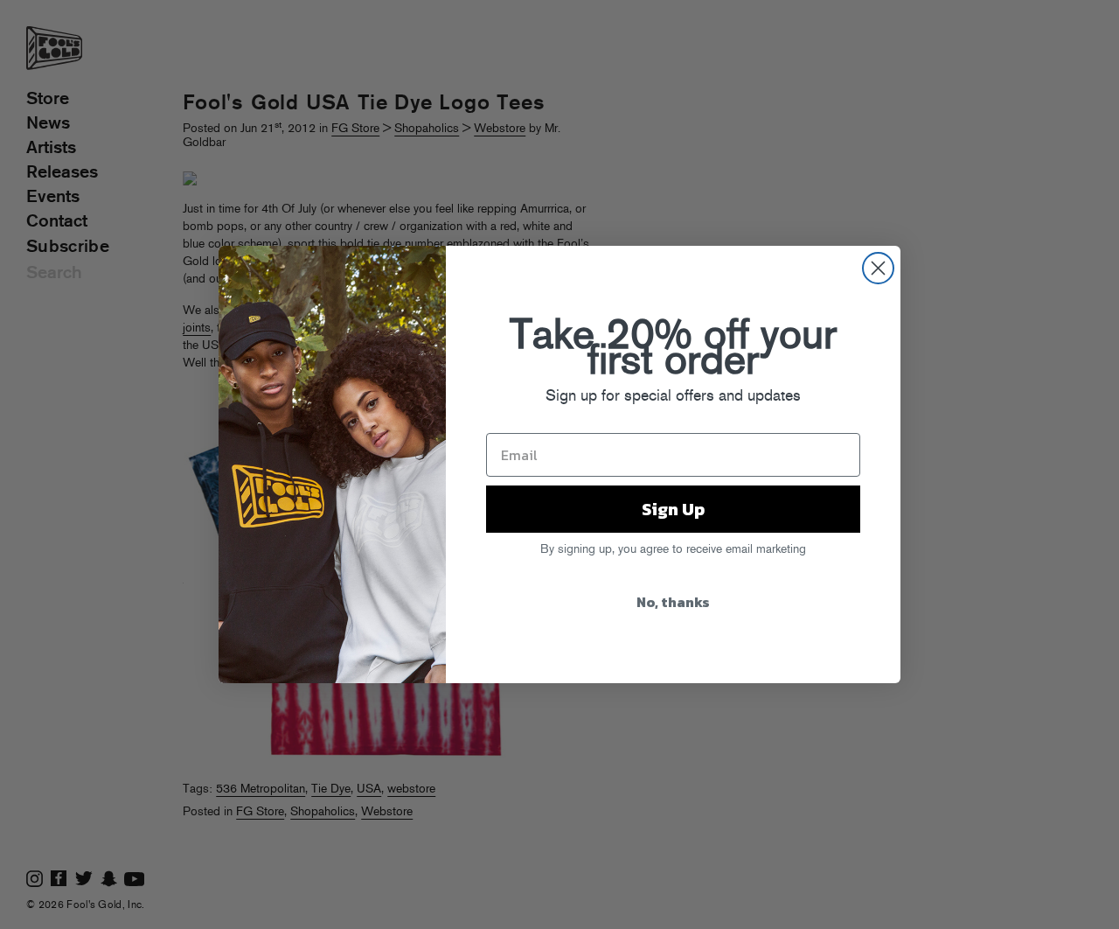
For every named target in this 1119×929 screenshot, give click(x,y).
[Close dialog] (878, 268)
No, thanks (673, 601)
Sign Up (673, 509)
